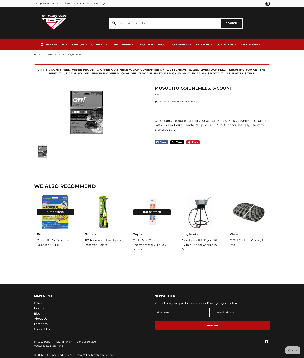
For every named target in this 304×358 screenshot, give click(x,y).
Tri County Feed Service (57, 355)
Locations (41, 324)
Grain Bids (99, 44)
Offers (38, 303)
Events (39, 308)
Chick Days (146, 44)
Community (180, 44)
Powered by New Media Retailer (95, 355)
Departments (121, 44)
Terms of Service (85, 341)
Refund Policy (63, 341)
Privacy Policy (43, 341)
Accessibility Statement (48, 345)
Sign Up (212, 325)
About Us (203, 44)
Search (234, 23)
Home (37, 54)
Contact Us (225, 44)
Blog (162, 44)
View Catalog (55, 44)
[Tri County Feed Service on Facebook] (266, 342)
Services (78, 44)
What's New (249, 44)
